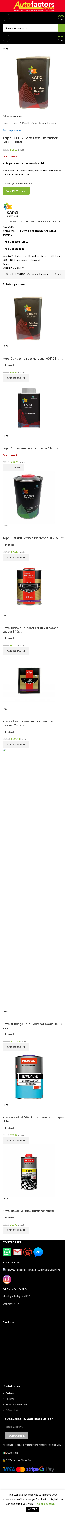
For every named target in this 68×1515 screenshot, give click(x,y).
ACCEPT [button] (32, 1509)
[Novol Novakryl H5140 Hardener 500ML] (29, 1169)
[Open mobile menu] (6, 17)
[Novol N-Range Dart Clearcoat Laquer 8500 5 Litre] (29, 878)
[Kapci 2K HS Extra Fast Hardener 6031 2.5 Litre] (29, 317)
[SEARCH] (61, 28)
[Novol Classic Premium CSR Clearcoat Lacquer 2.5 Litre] (29, 680)
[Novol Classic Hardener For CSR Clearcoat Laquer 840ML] (29, 587)
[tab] (14, 221)
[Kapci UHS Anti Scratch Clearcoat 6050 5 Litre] (29, 497)
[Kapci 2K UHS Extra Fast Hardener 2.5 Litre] (29, 407)
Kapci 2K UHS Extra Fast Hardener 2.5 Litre (30, 448)
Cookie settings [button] (46, 1503)
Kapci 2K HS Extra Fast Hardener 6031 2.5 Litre (33, 358)
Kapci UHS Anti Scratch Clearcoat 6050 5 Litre (33, 538)
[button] (16, 378)
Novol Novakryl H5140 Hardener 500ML (28, 1211)
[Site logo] (34, 5)
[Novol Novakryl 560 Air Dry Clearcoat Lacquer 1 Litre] (29, 1076)
